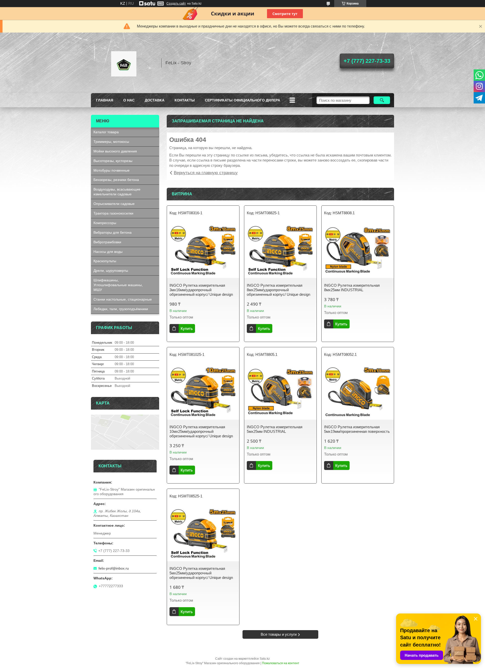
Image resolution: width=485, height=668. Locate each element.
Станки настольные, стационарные (122, 299)
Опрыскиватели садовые (114, 204)
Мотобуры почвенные (111, 170)
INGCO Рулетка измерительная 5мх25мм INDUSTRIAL (274, 429)
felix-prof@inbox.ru (114, 568)
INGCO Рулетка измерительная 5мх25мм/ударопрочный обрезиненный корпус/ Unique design (201, 573)
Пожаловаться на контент (280, 663)
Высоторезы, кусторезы (112, 161)
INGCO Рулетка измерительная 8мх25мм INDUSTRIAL (352, 287)
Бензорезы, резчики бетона (116, 180)
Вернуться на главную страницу (206, 172)
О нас (129, 100)
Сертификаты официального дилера (242, 100)
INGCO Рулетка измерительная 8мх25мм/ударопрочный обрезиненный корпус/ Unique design (278, 290)
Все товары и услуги (279, 634)
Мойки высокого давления (115, 151)
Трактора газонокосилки (113, 213)
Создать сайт (176, 3)
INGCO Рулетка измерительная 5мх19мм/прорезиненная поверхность (357, 429)
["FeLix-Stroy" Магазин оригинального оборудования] (124, 62)
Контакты (185, 100)
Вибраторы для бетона (112, 232)
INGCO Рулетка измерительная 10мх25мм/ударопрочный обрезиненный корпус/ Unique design (201, 431)
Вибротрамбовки (107, 242)
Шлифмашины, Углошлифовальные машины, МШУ (118, 285)
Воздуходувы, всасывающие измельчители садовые (116, 191)
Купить (187, 328)
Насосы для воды (108, 252)
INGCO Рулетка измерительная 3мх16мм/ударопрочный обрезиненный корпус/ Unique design (201, 290)
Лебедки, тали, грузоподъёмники (120, 309)
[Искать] (382, 100)
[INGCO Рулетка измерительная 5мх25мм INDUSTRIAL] (280, 392)
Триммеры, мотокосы (111, 142)
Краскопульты (104, 261)
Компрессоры (104, 223)
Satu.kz (265, 658)
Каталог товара (106, 132)
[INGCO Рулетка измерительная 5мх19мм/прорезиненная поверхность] (357, 392)
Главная (104, 100)
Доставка (154, 100)
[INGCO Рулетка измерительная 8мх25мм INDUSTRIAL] (357, 250)
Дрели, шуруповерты (110, 271)
